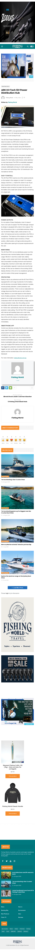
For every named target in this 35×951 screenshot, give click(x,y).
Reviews (20, 917)
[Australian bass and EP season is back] (6, 875)
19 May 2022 (17, 97)
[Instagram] (14, 861)
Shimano (26, 931)
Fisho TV (3, 917)
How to (20, 907)
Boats (11, 928)
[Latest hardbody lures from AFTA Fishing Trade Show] (6, 893)
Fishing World (9, 97)
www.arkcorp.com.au (20, 358)
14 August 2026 (6, 515)
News (2, 907)
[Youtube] (10, 861)
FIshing (28, 928)
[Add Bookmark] (32, 387)
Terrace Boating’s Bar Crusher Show (13, 479)
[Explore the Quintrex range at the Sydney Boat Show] (17, 562)
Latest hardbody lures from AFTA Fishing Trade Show (23, 891)
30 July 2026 (5, 580)
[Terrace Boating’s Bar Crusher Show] (17, 466)
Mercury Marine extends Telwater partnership (16, 544)
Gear (19, 914)
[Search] (28, 46)
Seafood (20, 931)
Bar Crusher (5, 928)
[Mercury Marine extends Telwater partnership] (17, 530)
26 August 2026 (6, 482)
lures (8, 931)
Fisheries (22, 928)
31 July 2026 (5, 546)
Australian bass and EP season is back (22, 873)
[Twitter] (6, 861)
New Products (5, 914)
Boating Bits (5, 86)
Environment (22, 910)
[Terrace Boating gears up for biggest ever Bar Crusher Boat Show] (17, 497)
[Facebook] (2, 861)
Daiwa (16, 928)
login (7, 593)
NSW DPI (13, 931)
